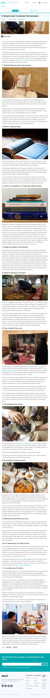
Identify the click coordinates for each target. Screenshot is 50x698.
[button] (27, 2)
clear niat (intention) (23, 60)
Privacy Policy (45, 694)
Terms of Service (17, 667)
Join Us (27, 683)
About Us (28, 680)
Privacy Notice (27, 667)
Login (3, 6)
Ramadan (4, 19)
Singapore (36, 685)
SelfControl (27, 565)
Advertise (28, 678)
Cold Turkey (19, 565)
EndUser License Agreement (35, 694)
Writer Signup (29, 688)
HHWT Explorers (29, 685)
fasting (15, 647)
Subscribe (45, 664)
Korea (35, 680)
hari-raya (9, 647)
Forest (21, 559)
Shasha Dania (7, 36)
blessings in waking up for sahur (27, 443)
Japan (35, 678)
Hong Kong (36, 683)
